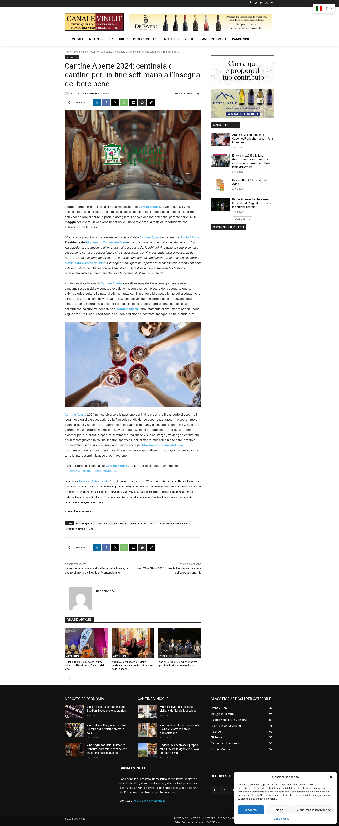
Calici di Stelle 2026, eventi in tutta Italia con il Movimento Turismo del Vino (84, 665)
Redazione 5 (92, 93)
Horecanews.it (83, 511)
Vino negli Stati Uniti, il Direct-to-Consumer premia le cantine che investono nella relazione (107, 748)
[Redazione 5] (67, 93)
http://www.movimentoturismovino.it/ (90, 471)
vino (91, 528)
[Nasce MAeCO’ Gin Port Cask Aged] (220, 185)
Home (68, 51)
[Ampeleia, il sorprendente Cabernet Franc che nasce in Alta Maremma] (220, 139)
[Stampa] (142, 102)
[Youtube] (272, 3)
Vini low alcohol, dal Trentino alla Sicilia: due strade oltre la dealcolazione (180, 729)
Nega (279, 810)
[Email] (133, 102)
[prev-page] (67, 678)
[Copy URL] (151, 102)
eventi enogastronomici (143, 523)
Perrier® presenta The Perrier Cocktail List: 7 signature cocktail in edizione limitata (252, 203)
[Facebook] (250, 3)
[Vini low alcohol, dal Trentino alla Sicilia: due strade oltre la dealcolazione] (147, 730)
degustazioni (103, 523)
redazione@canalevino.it (149, 800)
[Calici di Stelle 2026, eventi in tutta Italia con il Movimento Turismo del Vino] (86, 643)
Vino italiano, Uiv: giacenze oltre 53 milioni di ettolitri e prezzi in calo (106, 729)
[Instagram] (255, 3)
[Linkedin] (261, 3)
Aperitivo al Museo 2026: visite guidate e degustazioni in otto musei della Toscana (132, 665)
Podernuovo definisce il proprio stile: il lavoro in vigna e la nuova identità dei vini (179, 748)
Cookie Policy (281, 818)
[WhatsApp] (124, 102)
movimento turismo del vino (175, 523)
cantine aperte (84, 523)
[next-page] (73, 678)
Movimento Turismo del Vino (106, 242)
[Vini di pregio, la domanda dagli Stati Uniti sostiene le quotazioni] (74, 711)
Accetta (251, 810)
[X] (266, 3)
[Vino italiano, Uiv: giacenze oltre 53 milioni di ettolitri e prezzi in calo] (74, 730)
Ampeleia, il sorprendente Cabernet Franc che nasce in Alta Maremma (252, 138)
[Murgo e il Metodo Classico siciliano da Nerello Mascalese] (147, 711)
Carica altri (241, 219)
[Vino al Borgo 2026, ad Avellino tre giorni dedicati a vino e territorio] (179, 643)
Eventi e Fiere (81, 51)
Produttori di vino (75, 528)
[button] (331, 777)
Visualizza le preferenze (314, 810)
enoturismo (120, 523)
